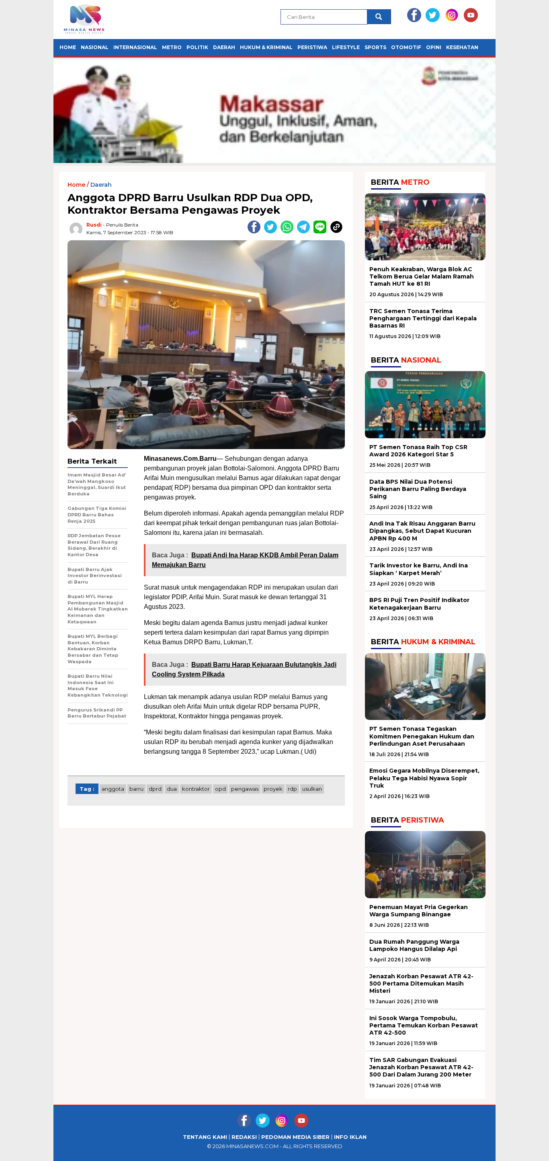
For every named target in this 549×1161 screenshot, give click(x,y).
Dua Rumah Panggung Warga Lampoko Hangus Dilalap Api (414, 945)
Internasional (135, 47)
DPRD (155, 789)
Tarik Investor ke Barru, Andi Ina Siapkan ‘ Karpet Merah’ (418, 569)
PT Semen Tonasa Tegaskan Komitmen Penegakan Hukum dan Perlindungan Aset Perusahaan (421, 736)
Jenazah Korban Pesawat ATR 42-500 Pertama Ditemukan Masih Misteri (421, 983)
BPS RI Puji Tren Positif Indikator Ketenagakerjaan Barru (419, 603)
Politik (197, 47)
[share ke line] (321, 232)
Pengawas (244, 789)
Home (67, 47)
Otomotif (406, 47)
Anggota (113, 789)
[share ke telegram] (305, 232)
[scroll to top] (526, 1149)
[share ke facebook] (256, 232)
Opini (433, 47)
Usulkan (312, 789)
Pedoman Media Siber (295, 1137)
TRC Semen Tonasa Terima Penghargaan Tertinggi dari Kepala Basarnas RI (423, 318)
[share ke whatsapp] (289, 232)
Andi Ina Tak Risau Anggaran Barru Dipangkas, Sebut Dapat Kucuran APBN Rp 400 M (422, 531)
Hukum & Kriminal (266, 47)
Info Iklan (350, 1137)
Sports (375, 47)
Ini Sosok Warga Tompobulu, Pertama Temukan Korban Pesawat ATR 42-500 (423, 1025)
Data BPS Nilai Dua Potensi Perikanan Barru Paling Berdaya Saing (417, 489)
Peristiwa (312, 47)
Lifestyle (346, 47)
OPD (220, 789)
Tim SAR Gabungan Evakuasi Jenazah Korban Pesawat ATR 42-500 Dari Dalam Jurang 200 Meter (421, 1067)
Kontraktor (196, 789)
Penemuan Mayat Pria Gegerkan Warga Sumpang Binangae (418, 910)
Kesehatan (462, 47)
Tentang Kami (205, 1137)
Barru (136, 789)
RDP (292, 789)
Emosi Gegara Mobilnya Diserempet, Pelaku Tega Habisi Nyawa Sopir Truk (424, 778)
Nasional (95, 47)
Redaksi (244, 1137)
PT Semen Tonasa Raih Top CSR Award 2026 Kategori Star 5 (418, 450)
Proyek (273, 789)
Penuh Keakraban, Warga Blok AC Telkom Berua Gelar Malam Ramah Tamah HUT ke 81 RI (421, 276)
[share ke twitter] (272, 232)
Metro (172, 47)
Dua (172, 789)
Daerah (224, 47)
